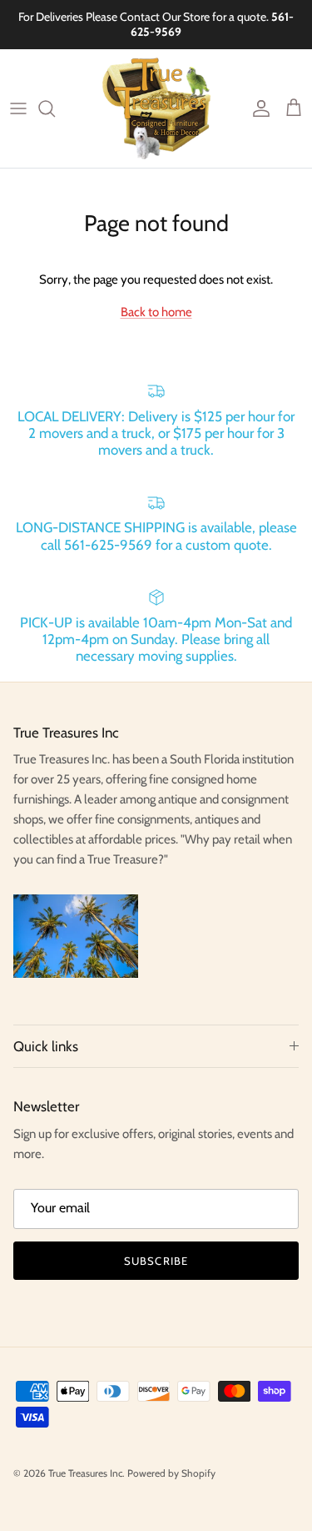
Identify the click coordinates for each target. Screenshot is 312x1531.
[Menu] (18, 108)
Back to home (156, 312)
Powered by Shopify (171, 1473)
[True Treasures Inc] (156, 108)
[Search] (55, 108)
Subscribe (155, 1260)
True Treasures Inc (85, 1473)
